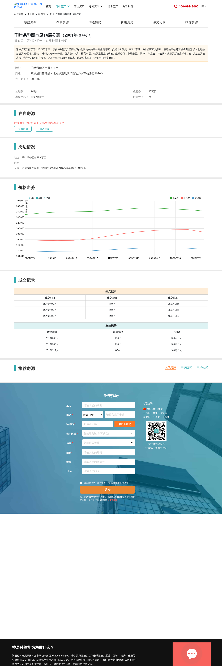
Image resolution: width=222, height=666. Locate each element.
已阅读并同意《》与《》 (107, 483)
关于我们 (127, 6)
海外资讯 (94, 6)
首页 (48, 6)
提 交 (107, 489)
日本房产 (60, 6)
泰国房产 (79, 6)
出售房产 (113, 6)
